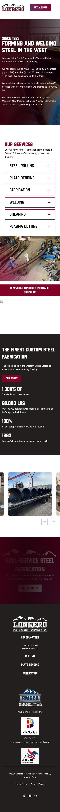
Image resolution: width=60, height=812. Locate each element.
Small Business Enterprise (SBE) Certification (30, 742)
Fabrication (20, 190)
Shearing (18, 214)
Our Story (12, 378)
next (54, 522)
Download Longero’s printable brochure (30, 290)
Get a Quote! (30, 588)
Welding (17, 202)
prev (45, 522)
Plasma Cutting (24, 226)
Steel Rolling (22, 166)
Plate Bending (22, 178)
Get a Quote (40, 7)
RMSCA (39, 711)
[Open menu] (56, 7)
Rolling (30, 656)
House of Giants (30, 777)
